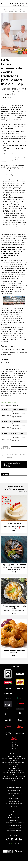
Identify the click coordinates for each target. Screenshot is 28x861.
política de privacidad (14, 830)
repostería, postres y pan (14, 804)
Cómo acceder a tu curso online (14, 823)
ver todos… (14, 806)
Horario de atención (14, 817)
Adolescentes (8, 10)
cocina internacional (14, 796)
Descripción (5, 474)
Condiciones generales (14, 825)
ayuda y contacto (14, 815)
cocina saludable (14, 798)
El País (20, 371)
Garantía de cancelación (14, 828)
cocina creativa (14, 801)
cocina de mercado (14, 790)
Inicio (2, 10)
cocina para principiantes (14, 793)
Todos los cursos (22, 491)
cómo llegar (14, 820)
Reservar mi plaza (19, 448)
